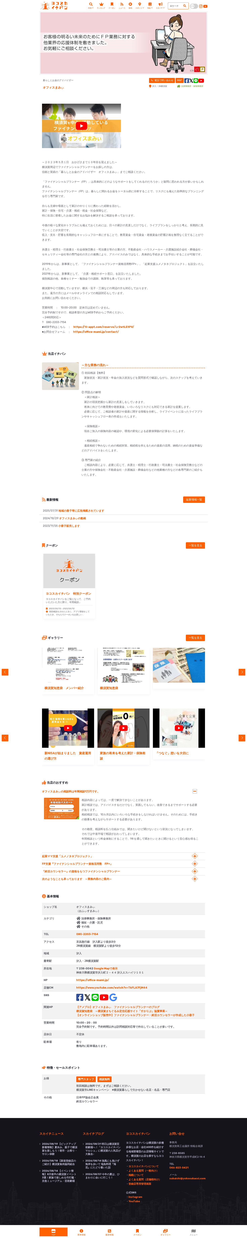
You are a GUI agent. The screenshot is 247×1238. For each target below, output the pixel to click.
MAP (179, 80)
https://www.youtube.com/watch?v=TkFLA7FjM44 (111, 987)
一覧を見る (195, 545)
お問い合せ (176, 1133)
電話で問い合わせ (163, 80)
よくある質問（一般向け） (144, 1170)
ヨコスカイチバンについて (144, 1166)
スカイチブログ (93, 1133)
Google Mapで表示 (106, 968)
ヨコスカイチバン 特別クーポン (68, 593)
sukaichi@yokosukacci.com (187, 1178)
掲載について (136, 1175)
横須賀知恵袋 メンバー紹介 (64, 688)
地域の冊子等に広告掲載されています (81, 510)
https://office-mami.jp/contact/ (96, 331)
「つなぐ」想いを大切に (172, 753)
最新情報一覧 (194, 499)
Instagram (135, 1196)
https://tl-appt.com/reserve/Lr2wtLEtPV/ (103, 327)
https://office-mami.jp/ (92, 980)
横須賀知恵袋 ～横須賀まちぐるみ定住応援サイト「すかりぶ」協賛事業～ (122, 1011)
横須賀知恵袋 (109, 688)
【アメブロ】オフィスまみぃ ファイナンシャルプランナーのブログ (118, 1007)
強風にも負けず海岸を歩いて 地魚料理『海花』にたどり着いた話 (102, 1164)
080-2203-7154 (87, 934)
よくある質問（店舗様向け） (145, 1179)
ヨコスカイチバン (138, 1133)
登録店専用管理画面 (140, 1183)
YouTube (134, 1201)
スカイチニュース (51, 1133)
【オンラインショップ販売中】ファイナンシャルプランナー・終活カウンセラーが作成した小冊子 (135, 1015)
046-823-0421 (179, 1167)
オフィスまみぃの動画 (72, 518)
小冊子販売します (69, 525)
